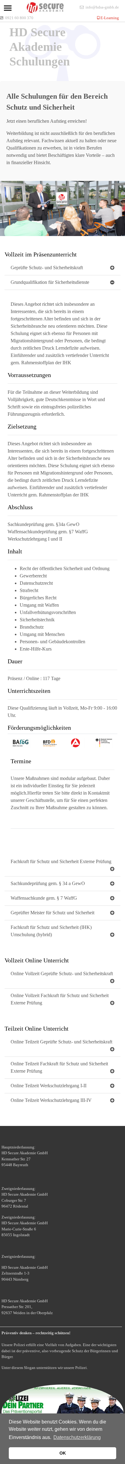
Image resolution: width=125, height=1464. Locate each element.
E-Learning (109, 18)
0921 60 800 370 (19, 18)
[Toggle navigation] (7, 8)
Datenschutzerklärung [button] (77, 1437)
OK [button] (62, 1453)
